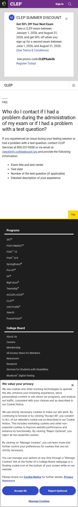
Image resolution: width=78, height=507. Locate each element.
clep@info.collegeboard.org (19, 151)
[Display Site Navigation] (73, 85)
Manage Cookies (39, 501)
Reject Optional (57, 490)
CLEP (8, 85)
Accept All (20, 490)
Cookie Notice (32, 476)
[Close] (73, 385)
